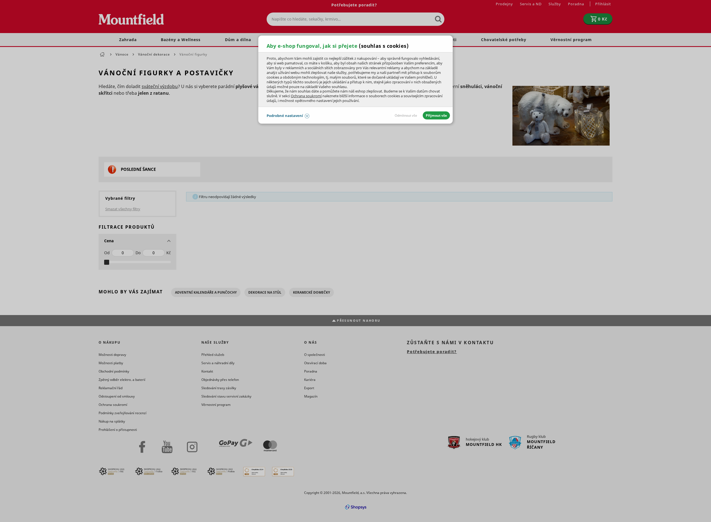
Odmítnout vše (406, 115)
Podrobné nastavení (285, 115)
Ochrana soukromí (306, 95)
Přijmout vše (436, 115)
